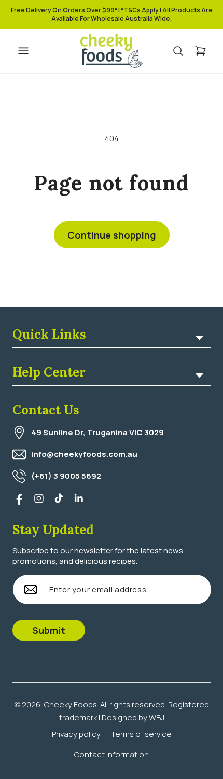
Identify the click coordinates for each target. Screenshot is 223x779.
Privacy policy (76, 734)
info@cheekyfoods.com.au (84, 454)
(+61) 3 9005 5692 (66, 475)
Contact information (111, 754)
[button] (183, 51)
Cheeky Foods (70, 704)
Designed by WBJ (133, 717)
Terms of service (141, 734)
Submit (48, 630)
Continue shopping (111, 235)
